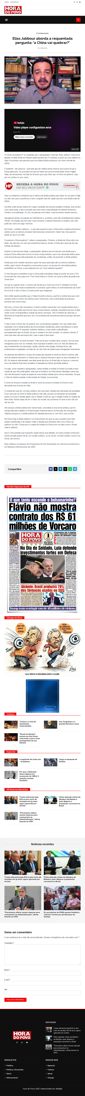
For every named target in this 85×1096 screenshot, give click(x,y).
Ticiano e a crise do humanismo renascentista (27, 724)
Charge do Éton (14, 618)
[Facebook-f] (74, 2)
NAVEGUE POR (10, 1060)
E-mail (7, 980)
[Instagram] (77, 2)
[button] (6, 20)
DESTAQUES (51, 1022)
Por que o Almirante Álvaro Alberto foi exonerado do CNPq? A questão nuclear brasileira (29, 776)
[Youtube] (80, 2)
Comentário (9, 943)
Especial (11, 752)
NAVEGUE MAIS (52, 1060)
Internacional (43, 33)
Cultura (10, 714)
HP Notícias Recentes (17, 789)
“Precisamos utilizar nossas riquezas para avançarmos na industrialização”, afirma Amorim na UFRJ (29, 817)
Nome (7, 970)
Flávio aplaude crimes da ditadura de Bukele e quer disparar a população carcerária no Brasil (69, 801)
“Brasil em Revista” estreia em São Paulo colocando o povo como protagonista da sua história (29, 738)
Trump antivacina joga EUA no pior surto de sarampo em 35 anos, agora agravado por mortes (29, 801)
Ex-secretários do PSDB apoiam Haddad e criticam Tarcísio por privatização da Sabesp (62, 914)
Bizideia (59, 1089)
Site (5, 989)
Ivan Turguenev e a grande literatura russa (69, 723)
